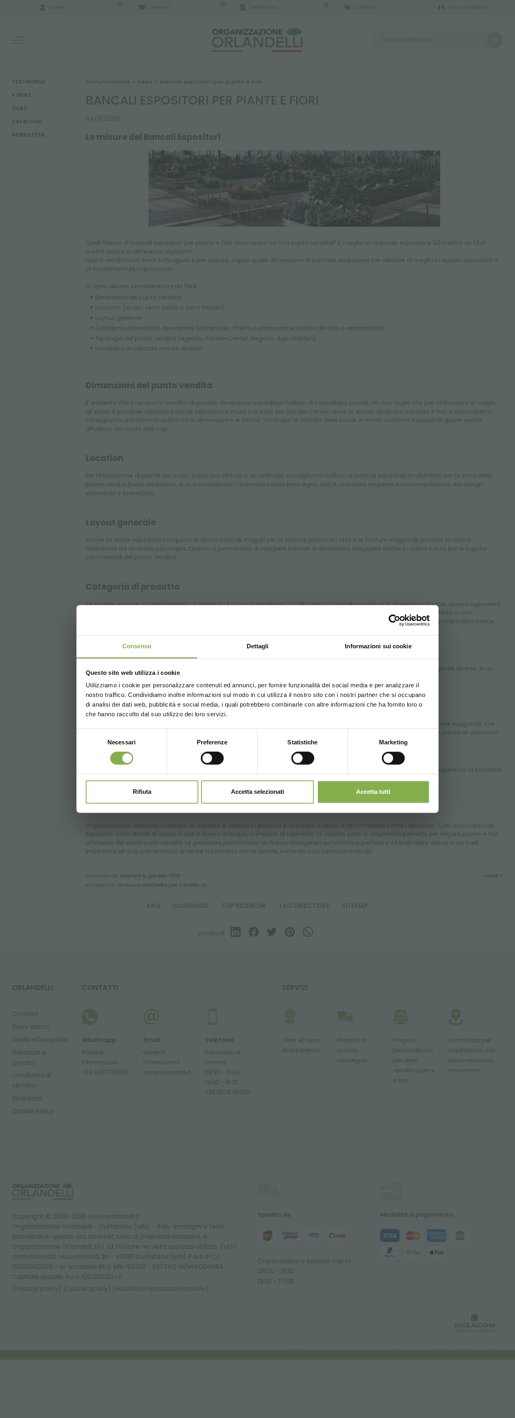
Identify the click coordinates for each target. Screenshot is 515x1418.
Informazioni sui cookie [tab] (378, 646)
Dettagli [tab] (258, 646)
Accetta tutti (373, 791)
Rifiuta (142, 791)
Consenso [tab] (136, 646)
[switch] (212, 758)
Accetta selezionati (257, 791)
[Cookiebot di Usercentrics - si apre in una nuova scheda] (394, 620)
